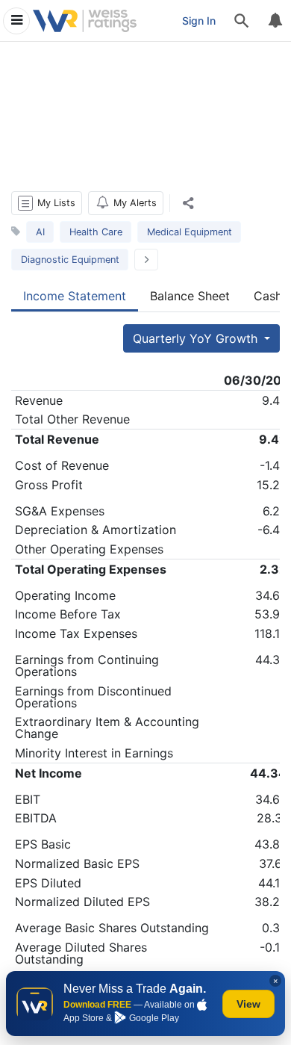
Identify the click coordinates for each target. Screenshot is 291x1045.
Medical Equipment (189, 232)
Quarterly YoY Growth (197, 338)
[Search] (241, 20)
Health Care (95, 232)
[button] (46, 203)
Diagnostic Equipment (70, 259)
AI (40, 232)
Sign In (199, 20)
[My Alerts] (274, 20)
